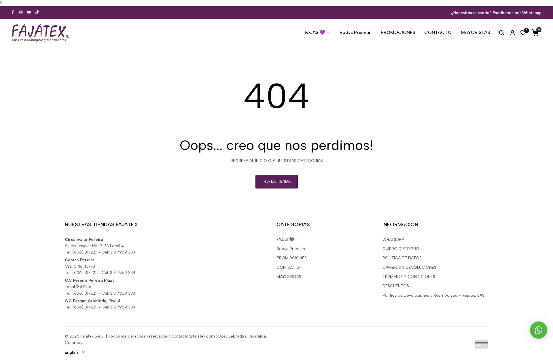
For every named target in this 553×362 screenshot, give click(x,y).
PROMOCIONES (291, 258)
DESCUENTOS (395, 285)
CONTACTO (288, 267)
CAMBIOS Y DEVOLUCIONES (409, 267)
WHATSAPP (393, 239)
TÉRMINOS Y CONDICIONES (408, 276)
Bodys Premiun (290, 248)
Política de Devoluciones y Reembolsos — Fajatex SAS (433, 295)
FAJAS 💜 (285, 239)
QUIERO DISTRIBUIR (400, 248)
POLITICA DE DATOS (402, 258)
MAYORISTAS (288, 276)
